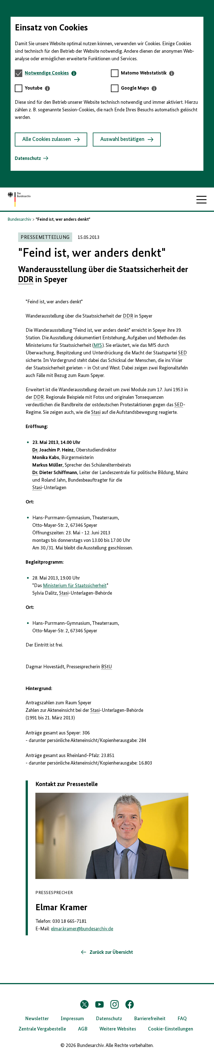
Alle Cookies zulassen (46, 139)
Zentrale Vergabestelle (42, 1029)
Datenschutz (28, 158)
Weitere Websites (117, 1029)
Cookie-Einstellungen (170, 1029)
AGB (82, 1029)
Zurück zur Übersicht (110, 952)
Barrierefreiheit (150, 1018)
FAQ (182, 1018)
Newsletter (37, 1018)
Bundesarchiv (19, 219)
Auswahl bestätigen (122, 139)
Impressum (72, 1018)
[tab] (50, 73)
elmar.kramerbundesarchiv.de (82, 928)
